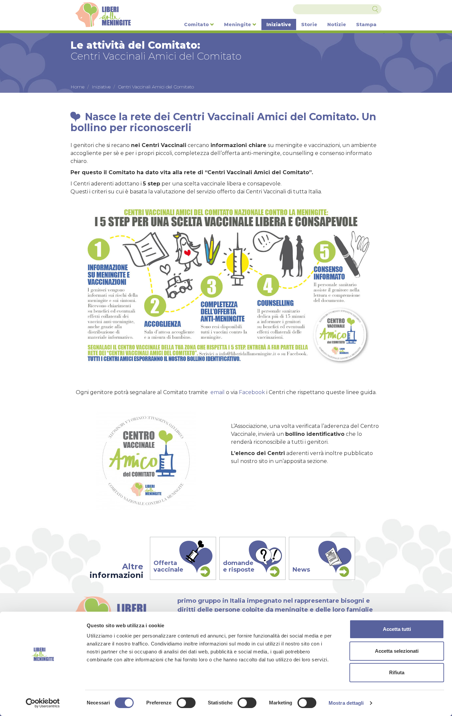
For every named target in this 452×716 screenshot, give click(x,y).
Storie (309, 24)
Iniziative (278, 24)
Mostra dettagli (346, 703)
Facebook (252, 392)
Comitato (197, 24)
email (217, 392)
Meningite (238, 24)
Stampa (366, 24)
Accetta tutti (397, 629)
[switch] (186, 702)
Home (77, 87)
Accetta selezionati (397, 651)
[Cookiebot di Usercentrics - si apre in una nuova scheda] (43, 703)
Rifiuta (396, 672)
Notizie (336, 24)
